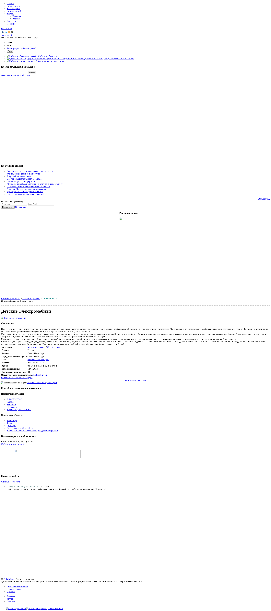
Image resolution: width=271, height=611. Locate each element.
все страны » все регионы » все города (19, 37)
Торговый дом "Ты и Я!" (19, 409)
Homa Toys (12, 420)
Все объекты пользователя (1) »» (16, 377)
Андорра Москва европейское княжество (26, 189)
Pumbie (10, 402)
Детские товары (55, 347)
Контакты (11, 21)
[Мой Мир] (12, 32)
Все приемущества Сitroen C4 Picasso (24, 179)
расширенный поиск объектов (15, 75)
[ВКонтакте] (3, 32)
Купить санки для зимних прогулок (24, 174)
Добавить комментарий (12, 444)
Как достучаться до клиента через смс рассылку (30, 171)
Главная (10, 3)
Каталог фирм (13, 8)
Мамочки (11, 404)
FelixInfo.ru (6, 28)
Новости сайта (14, 589)
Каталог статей (14, 11)
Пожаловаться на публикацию (42, 382)
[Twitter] (6, 32)
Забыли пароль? (28, 48)
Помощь (11, 601)
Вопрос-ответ (13, 6)
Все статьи (264, 199)
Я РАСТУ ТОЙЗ (14, 399)
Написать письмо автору (135, 380)
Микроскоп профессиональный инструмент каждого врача (35, 184)
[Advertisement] (135, 118)
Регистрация (13, 48)
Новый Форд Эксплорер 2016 (21, 181)
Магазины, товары (31, 298)
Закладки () (7, 35)
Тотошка (11, 423)
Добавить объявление (17, 586)
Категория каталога (10, 298)
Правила (16, 16)
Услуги (10, 13)
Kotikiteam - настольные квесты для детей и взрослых (32, 430)
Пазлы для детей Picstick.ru (20, 428)
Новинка (11, 24)
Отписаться (20, 207)
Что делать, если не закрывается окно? (25, 194)
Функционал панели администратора (25, 191)
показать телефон (36, 362)
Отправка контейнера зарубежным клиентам (28, 186)
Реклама (16, 18)
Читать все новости (10, 482)
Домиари (11, 425)
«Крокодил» (12, 407)
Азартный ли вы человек (19, 176)
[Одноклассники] (9, 32)
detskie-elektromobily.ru (38, 359)
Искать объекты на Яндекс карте (17, 301)
